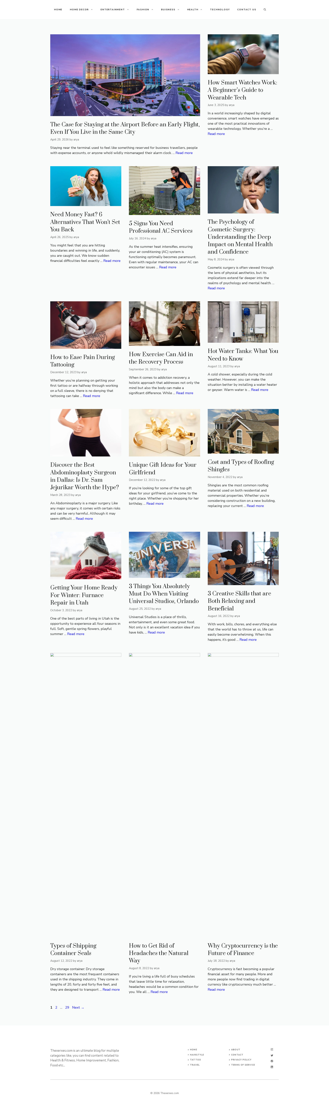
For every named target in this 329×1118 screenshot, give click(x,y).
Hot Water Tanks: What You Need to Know (243, 355)
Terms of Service (243, 1064)
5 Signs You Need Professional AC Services (160, 227)
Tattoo (195, 1059)
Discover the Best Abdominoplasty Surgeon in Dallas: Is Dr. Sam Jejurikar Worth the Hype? (84, 476)
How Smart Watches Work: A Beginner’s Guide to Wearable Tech (242, 90)
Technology (220, 9)
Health (192, 9)
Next (78, 1007)
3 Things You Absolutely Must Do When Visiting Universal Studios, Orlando (164, 594)
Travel (195, 1064)
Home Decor (79, 9)
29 (67, 1007)
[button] (265, 9)
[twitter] (272, 1055)
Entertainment (113, 9)
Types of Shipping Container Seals (73, 949)
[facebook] (272, 1061)
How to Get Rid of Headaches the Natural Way (158, 953)
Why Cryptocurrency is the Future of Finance (243, 949)
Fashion (143, 9)
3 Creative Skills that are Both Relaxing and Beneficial (239, 601)
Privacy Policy (241, 1059)
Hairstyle (197, 1054)
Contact (237, 1054)
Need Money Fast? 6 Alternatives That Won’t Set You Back (85, 222)
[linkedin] (272, 1067)
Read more (184, 153)
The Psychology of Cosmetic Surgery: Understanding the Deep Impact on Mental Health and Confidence (240, 237)
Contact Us (246, 9)
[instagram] (272, 1049)
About (235, 1049)
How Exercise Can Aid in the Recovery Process (161, 358)
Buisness (168, 9)
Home (58, 9)
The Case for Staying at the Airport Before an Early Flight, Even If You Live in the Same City (125, 128)
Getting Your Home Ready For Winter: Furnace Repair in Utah (83, 595)
